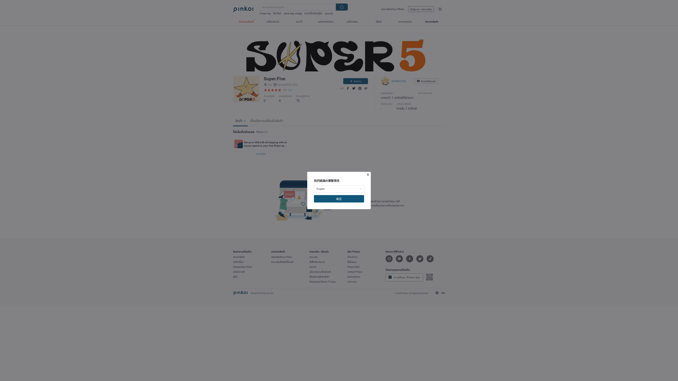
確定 (339, 199)
